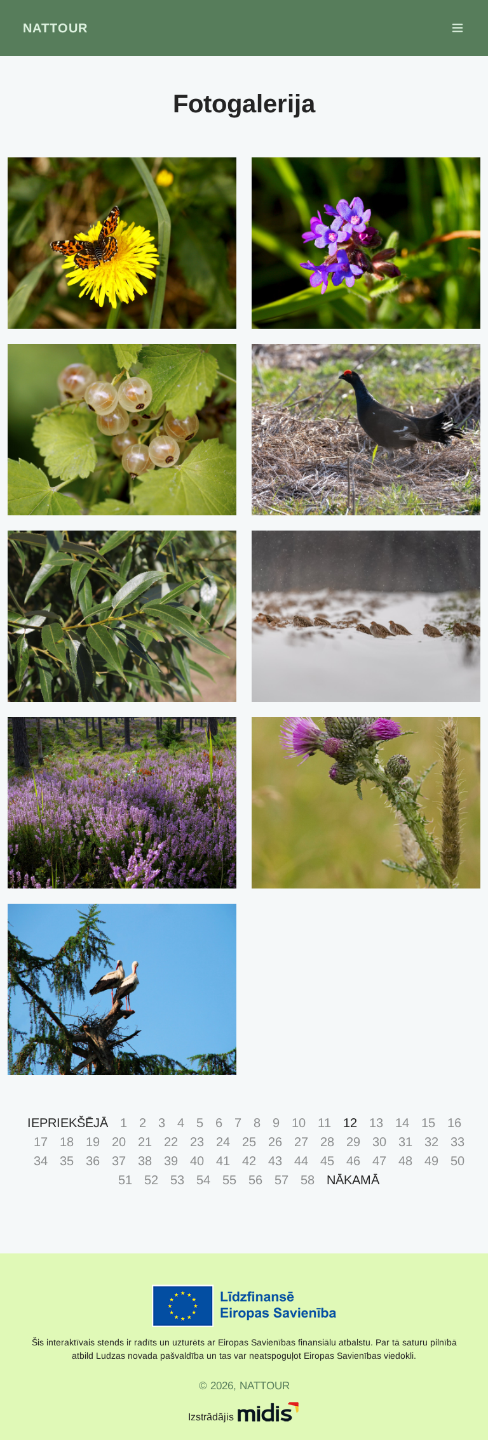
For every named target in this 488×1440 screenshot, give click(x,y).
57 (281, 1180)
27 (301, 1142)
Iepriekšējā (67, 1123)
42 (249, 1161)
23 (197, 1142)
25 (249, 1142)
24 (223, 1142)
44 (301, 1161)
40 (197, 1161)
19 (93, 1142)
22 (171, 1142)
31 (405, 1142)
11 (324, 1123)
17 (41, 1142)
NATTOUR (55, 28)
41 (223, 1161)
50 (457, 1161)
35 (67, 1161)
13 (376, 1123)
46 (353, 1161)
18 (67, 1142)
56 (255, 1180)
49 (431, 1161)
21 (145, 1142)
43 (275, 1161)
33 (457, 1142)
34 (41, 1161)
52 (151, 1180)
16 (454, 1123)
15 (428, 1123)
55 (229, 1180)
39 (171, 1161)
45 (327, 1161)
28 (327, 1142)
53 (177, 1180)
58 (308, 1180)
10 (299, 1123)
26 (275, 1142)
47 (379, 1161)
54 (203, 1180)
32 (431, 1142)
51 (125, 1180)
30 (379, 1142)
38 (145, 1161)
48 (405, 1161)
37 (119, 1161)
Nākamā (353, 1180)
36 (93, 1161)
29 (353, 1142)
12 (350, 1123)
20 (119, 1142)
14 (402, 1123)
